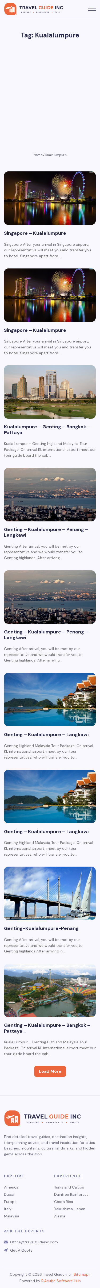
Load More (50, 1071)
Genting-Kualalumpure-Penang (41, 929)
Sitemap (81, 1274)
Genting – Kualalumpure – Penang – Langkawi (46, 532)
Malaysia (11, 1216)
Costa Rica (63, 1201)
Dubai (9, 1194)
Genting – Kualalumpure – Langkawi (46, 735)
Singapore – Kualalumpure (35, 233)
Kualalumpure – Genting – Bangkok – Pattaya (47, 430)
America (11, 1187)
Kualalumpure (55, 154)
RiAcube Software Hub (61, 1280)
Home (38, 155)
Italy (7, 1209)
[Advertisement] (50, 98)
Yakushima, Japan (69, 1209)
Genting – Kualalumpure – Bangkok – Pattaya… (47, 1028)
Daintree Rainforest (71, 1194)
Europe (10, 1201)
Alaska (59, 1216)
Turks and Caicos (69, 1187)
